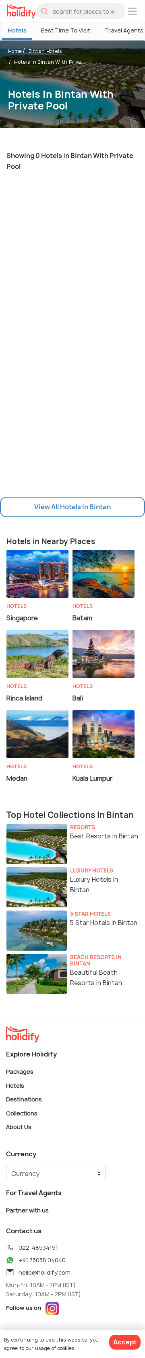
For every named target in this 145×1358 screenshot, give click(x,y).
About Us (18, 1127)
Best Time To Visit (65, 30)
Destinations (24, 1099)
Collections (21, 1113)
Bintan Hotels (45, 51)
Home (15, 51)
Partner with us (27, 1210)
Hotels (17, 30)
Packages (19, 1071)
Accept (125, 1342)
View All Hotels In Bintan (72, 506)
